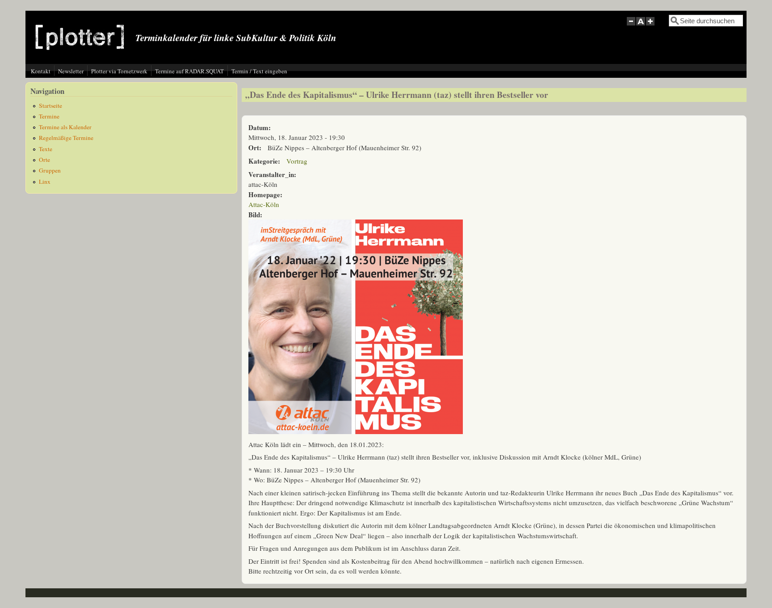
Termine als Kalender (65, 127)
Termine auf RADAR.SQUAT (189, 71)
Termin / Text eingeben (259, 71)
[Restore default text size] (641, 26)
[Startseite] (79, 56)
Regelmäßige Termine (66, 138)
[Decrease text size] (631, 26)
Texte (45, 149)
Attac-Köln (263, 204)
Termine (49, 116)
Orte (44, 160)
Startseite (50, 105)
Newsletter (71, 71)
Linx (44, 181)
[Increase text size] (651, 26)
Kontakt (40, 71)
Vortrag (296, 160)
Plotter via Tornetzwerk (119, 71)
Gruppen (50, 170)
